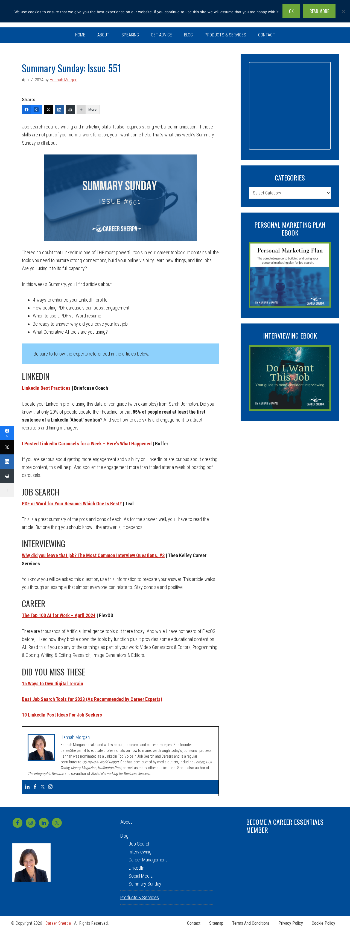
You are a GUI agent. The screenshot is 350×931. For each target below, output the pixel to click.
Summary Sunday (145, 884)
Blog (124, 836)
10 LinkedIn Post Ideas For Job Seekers (62, 715)
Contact (193, 923)
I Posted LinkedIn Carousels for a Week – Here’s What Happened (86, 443)
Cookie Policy (323, 923)
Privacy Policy (290, 923)
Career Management (148, 860)
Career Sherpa (58, 923)
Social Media (141, 876)
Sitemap (216, 923)
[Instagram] (50, 787)
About (126, 822)
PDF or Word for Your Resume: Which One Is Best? (72, 503)
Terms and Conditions (251, 923)
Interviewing (140, 852)
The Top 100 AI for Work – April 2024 (58, 615)
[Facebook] (35, 787)
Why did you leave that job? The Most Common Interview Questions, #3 (93, 555)
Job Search (139, 844)
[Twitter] (48, 109)
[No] (343, 11)
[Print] (70, 109)
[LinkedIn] (59, 109)
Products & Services (139, 897)
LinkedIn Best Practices (46, 388)
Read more (319, 11)
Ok (291, 11)
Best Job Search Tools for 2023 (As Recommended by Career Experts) (92, 699)
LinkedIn (136, 868)
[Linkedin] (27, 787)
